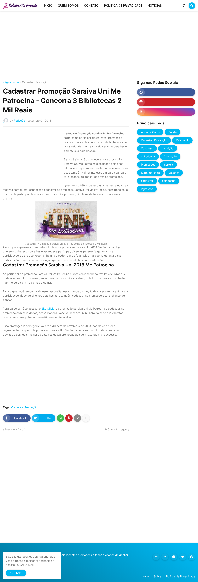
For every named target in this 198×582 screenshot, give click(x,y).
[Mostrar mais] (86, 418)
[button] (184, 5)
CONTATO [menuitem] (91, 5)
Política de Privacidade (180, 576)
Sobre (157, 576)
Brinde (172, 132)
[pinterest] (166, 102)
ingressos (147, 189)
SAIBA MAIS (27, 564)
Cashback (182, 140)
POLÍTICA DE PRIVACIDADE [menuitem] (123, 5)
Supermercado (150, 172)
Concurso (147, 148)
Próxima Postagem (116, 429)
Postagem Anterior (16, 429)
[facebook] (166, 92)
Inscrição (167, 148)
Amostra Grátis (150, 132)
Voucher (174, 172)
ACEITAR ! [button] (16, 572)
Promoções (148, 164)
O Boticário (148, 156)
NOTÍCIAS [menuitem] (155, 5)
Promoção (170, 156)
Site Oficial (48, 308)
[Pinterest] (69, 418)
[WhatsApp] (60, 418)
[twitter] (182, 556)
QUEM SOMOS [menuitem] (68, 5)
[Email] (77, 418)
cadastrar (147, 180)
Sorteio (168, 164)
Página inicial (11, 82)
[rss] (164, 556)
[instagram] (166, 112)
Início (145, 576)
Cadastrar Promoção (35, 82)
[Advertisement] (99, 46)
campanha (168, 180)
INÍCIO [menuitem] (48, 5)
